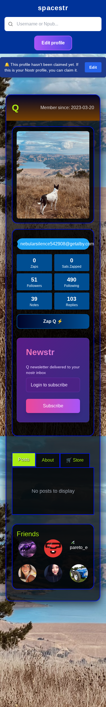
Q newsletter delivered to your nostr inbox (53, 370)
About (48, 460)
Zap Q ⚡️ (53, 321)
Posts (23, 459)
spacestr (53, 8)
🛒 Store (75, 460)
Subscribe (53, 405)
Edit (93, 67)
